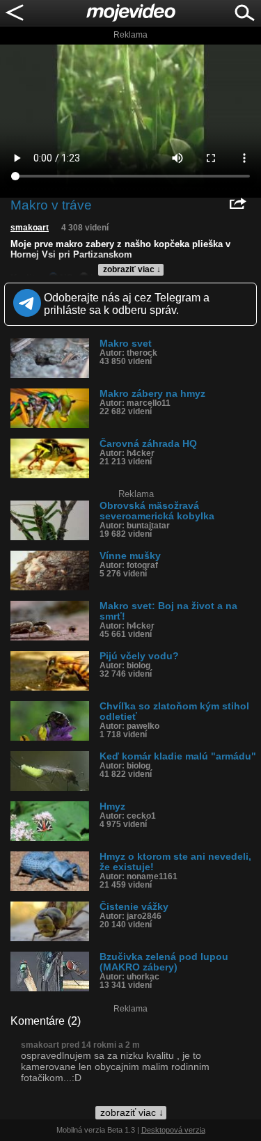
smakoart (29, 227)
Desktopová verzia (173, 1130)
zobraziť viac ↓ (132, 269)
